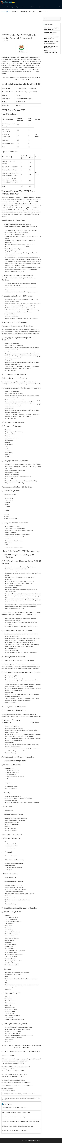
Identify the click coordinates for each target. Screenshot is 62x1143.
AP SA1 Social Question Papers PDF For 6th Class (51, 47)
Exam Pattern (10, 1088)
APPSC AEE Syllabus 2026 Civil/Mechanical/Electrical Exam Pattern (18, 1126)
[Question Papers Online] (8, 2)
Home (3, 7)
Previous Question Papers (13, 7)
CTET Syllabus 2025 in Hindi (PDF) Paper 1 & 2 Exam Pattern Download (20, 1094)
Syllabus (24, 7)
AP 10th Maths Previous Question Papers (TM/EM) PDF (51, 28)
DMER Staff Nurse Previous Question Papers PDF (50, 33)
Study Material (32, 7)
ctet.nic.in (13, 1090)
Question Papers (43, 7)
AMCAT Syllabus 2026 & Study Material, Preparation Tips (16, 1112)
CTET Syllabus (6, 1090)
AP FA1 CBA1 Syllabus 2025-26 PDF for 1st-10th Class (15, 1108)
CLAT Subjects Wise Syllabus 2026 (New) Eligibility (14, 1131)
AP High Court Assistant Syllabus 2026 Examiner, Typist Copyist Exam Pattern (20, 1121)
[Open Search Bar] (60, 7)
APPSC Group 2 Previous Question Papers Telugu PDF (15, 1117)
